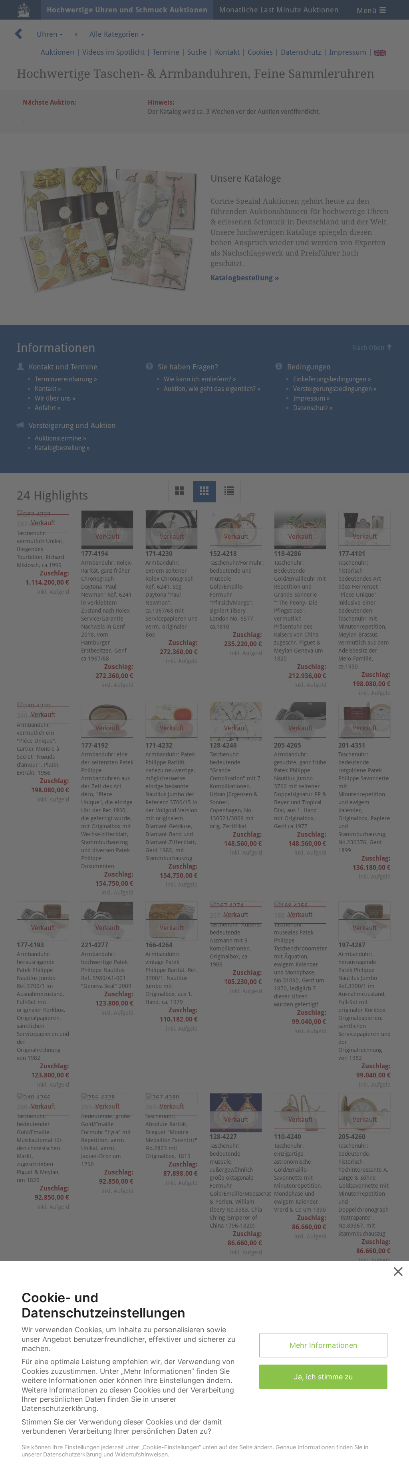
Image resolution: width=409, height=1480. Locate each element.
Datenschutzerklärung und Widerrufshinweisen (105, 1454)
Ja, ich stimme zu (323, 1377)
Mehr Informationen (323, 1345)
